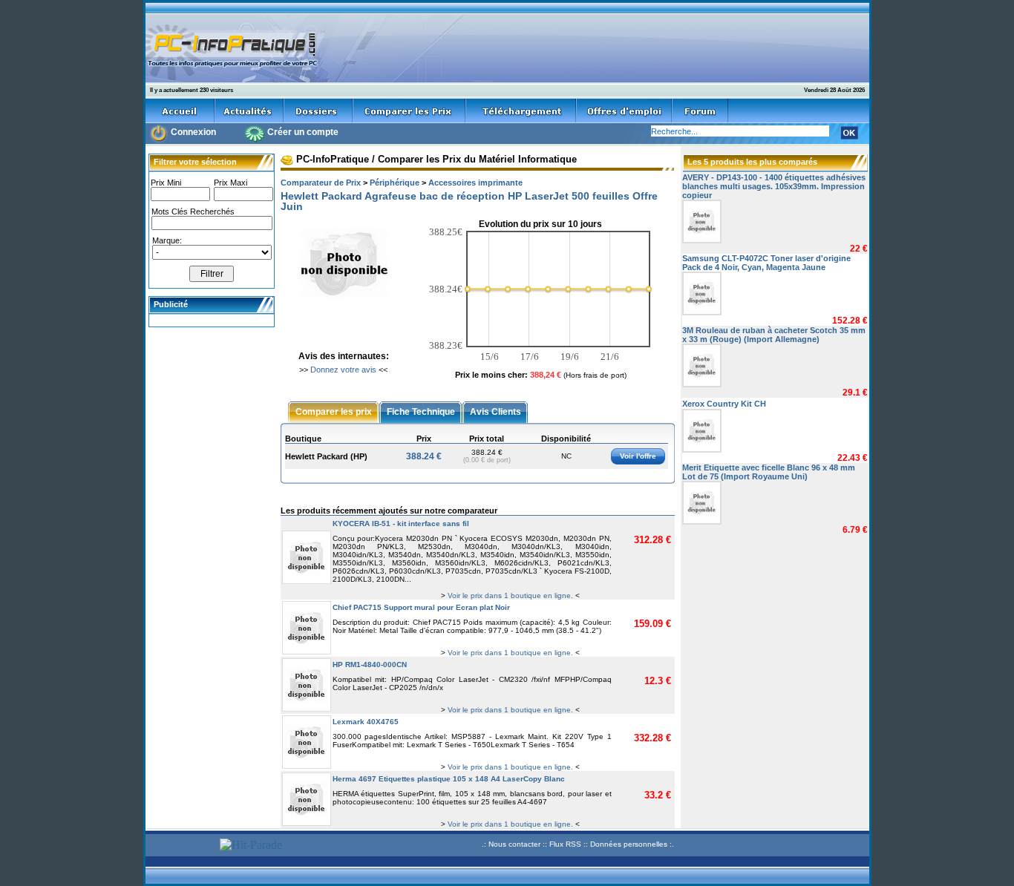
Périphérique (394, 182)
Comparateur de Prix (321, 182)
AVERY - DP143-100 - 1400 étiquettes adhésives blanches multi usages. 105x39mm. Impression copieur (774, 186)
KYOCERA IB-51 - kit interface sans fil (401, 523)
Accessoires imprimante (475, 182)
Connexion (193, 132)
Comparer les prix (333, 411)
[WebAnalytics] (180, 846)
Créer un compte (302, 132)
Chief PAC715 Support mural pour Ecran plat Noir (421, 607)
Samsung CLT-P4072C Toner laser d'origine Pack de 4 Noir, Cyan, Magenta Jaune (766, 263)
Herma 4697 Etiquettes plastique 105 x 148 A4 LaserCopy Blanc (449, 779)
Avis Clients (495, 411)
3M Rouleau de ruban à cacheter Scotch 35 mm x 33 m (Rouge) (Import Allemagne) (774, 335)
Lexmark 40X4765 (366, 722)
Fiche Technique (421, 411)
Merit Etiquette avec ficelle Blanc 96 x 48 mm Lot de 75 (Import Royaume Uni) (768, 472)
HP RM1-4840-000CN (370, 664)
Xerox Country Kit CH (724, 403)
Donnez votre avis (343, 369)
